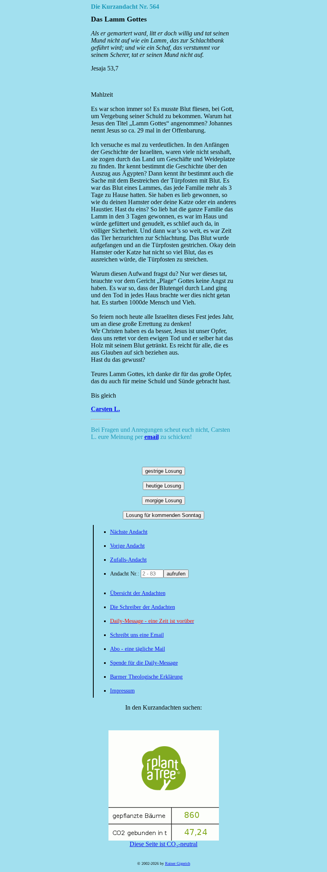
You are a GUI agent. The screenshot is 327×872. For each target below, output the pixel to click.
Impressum (122, 691)
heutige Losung (163, 486)
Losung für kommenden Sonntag (163, 515)
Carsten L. (105, 409)
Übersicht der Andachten (137, 593)
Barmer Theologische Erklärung (146, 677)
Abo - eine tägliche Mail (137, 649)
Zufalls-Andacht (128, 560)
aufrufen (176, 574)
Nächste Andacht (129, 532)
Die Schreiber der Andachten (142, 607)
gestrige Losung (163, 471)
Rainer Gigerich (177, 863)
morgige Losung (163, 500)
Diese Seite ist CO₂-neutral (163, 844)
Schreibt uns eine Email (137, 635)
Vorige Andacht (127, 546)
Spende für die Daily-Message (144, 663)
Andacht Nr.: (125, 574)
